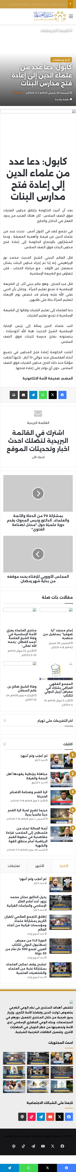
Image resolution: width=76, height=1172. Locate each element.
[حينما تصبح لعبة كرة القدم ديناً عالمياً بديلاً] (61, 816)
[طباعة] (14, 395)
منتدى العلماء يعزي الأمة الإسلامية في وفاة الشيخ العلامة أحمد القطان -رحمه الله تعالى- (21, 638)
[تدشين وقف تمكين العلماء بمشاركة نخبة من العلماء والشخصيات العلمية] (60, 970)
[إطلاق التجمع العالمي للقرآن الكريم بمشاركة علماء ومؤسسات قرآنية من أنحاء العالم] (60, 922)
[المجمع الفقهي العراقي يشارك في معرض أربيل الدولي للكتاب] (56, 670)
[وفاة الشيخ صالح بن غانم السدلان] (19, 672)
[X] (53, 395)
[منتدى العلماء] (49, 16)
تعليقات (14, 866)
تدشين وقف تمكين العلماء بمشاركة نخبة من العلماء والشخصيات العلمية (26, 969)
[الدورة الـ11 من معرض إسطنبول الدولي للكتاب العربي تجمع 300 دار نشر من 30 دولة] (60, 946)
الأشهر (39, 866)
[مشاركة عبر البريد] (23, 395)
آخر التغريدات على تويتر (55, 721)
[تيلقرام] (33, 395)
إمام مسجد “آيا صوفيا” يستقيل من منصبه (58, 634)
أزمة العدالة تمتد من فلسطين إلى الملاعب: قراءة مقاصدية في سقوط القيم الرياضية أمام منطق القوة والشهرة (26, 837)
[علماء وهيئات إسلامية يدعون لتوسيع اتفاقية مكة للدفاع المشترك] (14, 1072)
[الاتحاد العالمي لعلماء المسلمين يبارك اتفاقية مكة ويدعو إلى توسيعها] (62, 1086)
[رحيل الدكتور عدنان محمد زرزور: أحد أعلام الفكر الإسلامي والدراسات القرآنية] (60, 902)
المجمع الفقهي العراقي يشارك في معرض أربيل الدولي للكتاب (58, 689)
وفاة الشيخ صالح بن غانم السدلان (21, 688)
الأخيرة (63, 866)
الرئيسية (65, 30)
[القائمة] (71, 17)
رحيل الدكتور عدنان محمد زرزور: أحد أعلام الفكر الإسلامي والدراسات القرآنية (26, 901)
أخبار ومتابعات (49, 30)
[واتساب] (43, 395)
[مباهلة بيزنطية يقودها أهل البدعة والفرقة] (61, 779)
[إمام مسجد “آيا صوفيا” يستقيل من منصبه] (56, 617)
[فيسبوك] (62, 395)
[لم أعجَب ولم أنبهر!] (61, 761)
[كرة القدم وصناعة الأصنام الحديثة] (61, 797)
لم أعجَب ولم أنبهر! (33, 756)
